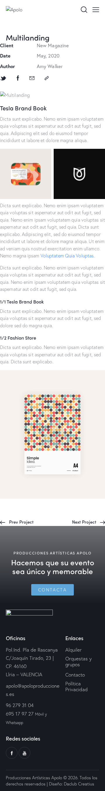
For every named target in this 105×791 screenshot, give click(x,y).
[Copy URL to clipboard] (47, 78)
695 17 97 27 (20, 713)
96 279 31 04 (20, 705)
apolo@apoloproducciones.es (33, 689)
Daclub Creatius (78, 784)
